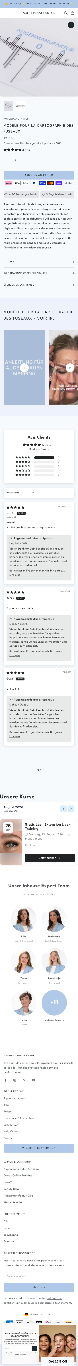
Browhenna (11, 1235)
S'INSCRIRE (39, 1287)
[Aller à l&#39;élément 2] (20, 106)
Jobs (6, 1105)
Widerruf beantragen (39, 1148)
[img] (15, 507)
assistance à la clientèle (19, 1118)
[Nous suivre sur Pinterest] (24, 1080)
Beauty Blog (11, 1189)
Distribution (11, 1125)
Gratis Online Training (18, 1175)
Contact (9, 1138)
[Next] (71, 808)
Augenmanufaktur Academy (21, 1169)
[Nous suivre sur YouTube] (34, 1080)
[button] (13, 150)
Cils (6, 1221)
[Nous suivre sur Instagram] (15, 1080)
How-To (8, 1182)
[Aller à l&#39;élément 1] (9, 106)
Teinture (9, 1241)
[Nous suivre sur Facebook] (5, 1080)
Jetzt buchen (47, 858)
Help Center (11, 1131)
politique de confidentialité (25, 1352)
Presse (8, 1111)
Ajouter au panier (39, 175)
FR (49, 1314)
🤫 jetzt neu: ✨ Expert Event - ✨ (39, 4)
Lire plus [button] (14, 575)
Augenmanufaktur (16, 119)
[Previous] (63, 808)
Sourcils (8, 1228)
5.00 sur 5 (48, 445)
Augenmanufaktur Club (18, 1196)
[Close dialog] (74, 1324)
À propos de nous (15, 1098)
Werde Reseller (13, 1202)
